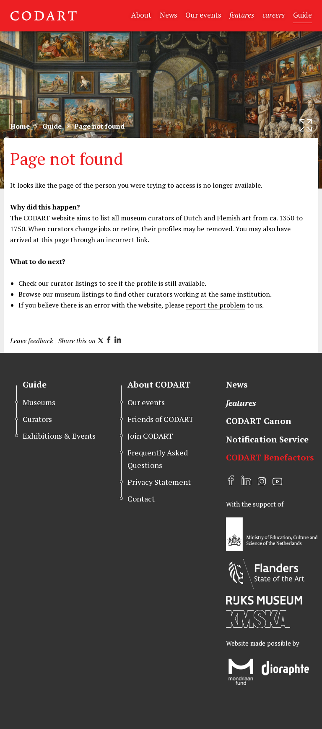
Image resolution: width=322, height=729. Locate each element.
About (141, 15)
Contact (141, 499)
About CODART (159, 384)
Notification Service (267, 439)
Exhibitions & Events (59, 436)
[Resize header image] (306, 125)
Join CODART (150, 436)
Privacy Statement (159, 482)
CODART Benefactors (270, 457)
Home (20, 126)
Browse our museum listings (61, 294)
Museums (39, 402)
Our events (203, 15)
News (168, 15)
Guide (302, 15)
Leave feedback (31, 340)
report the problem (215, 305)
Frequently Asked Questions (157, 458)
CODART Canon (258, 421)
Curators (37, 419)
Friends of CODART (160, 419)
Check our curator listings (57, 283)
